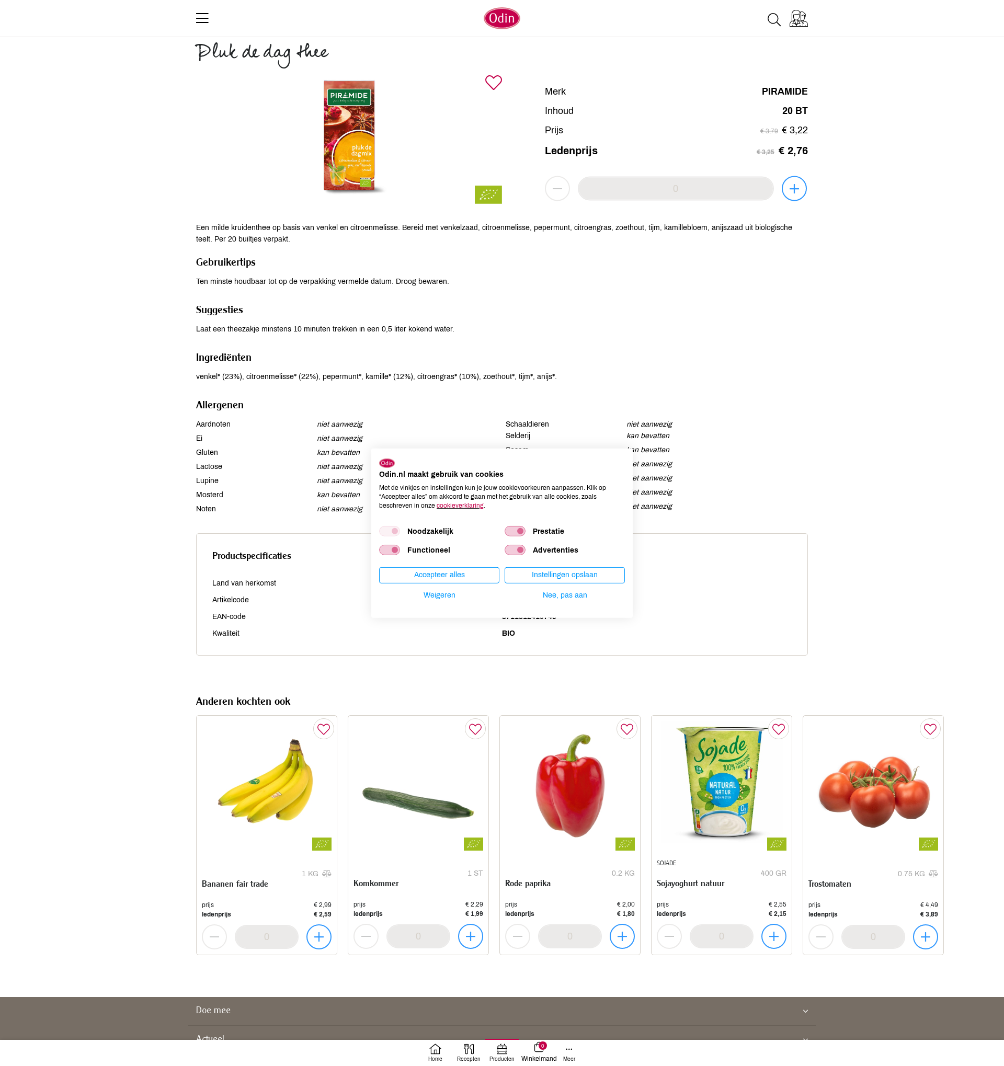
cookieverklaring (460, 505)
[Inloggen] (799, 18)
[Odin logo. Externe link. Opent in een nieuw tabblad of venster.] (387, 462)
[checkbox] (389, 531)
